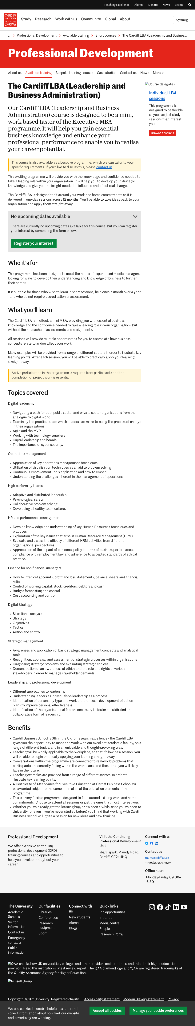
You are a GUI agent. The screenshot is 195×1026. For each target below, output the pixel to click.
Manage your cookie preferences (158, 1010)
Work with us (66, 19)
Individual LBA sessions (163, 96)
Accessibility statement (102, 999)
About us (15, 73)
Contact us (128, 73)
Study (26, 19)
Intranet (105, 918)
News (166, 4)
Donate (153, 4)
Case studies (106, 73)
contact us (104, 167)
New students (79, 917)
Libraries (45, 912)
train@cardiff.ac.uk (157, 857)
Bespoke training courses (74, 73)
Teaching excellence (116, 4)
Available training (76, 35)
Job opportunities (112, 912)
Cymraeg (182, 19)
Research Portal (111, 934)
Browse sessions (162, 133)
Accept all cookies (107, 1010)
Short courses (105, 35)
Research (43, 19)
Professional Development (37, 35)
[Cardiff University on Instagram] (152, 907)
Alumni (138, 4)
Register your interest (33, 244)
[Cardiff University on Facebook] (160, 907)
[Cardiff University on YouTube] (184, 907)
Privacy (173, 999)
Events (179, 4)
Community (91, 19)
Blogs (73, 928)
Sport (42, 933)
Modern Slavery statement (143, 999)
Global (110, 19)
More (157, 73)
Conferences (48, 918)
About (125, 19)
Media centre (109, 923)
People (104, 929)
